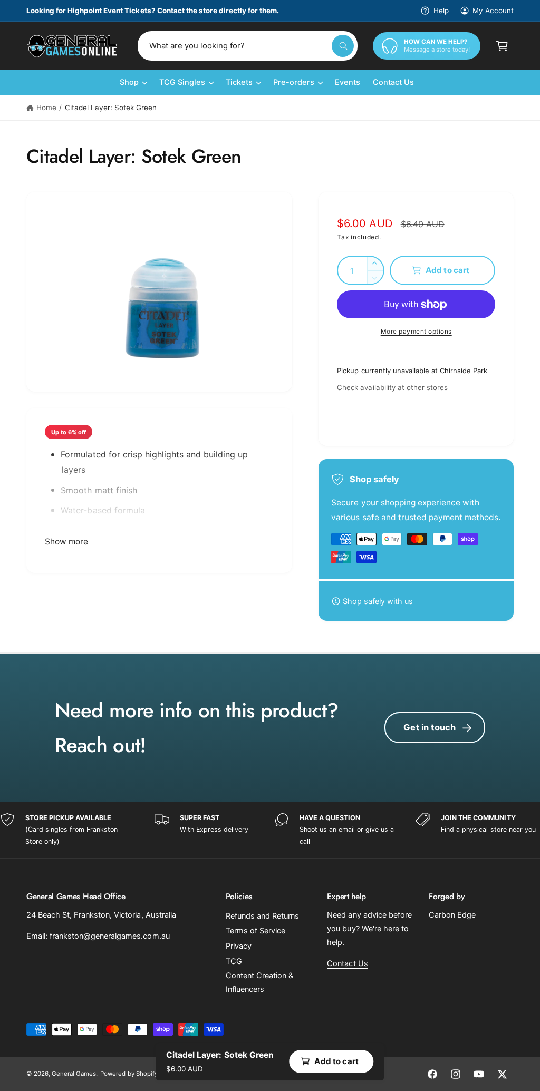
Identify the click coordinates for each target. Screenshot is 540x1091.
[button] (502, 46)
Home (46, 107)
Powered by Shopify (128, 1073)
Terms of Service (255, 931)
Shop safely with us (378, 601)
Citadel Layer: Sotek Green (111, 107)
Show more (66, 542)
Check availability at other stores (392, 387)
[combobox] (247, 46)
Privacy (239, 946)
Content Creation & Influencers (259, 982)
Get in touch (429, 727)
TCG (234, 961)
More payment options (416, 331)
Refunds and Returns (262, 916)
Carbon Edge (452, 915)
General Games (74, 1073)
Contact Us (347, 963)
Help (440, 10)
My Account (493, 10)
